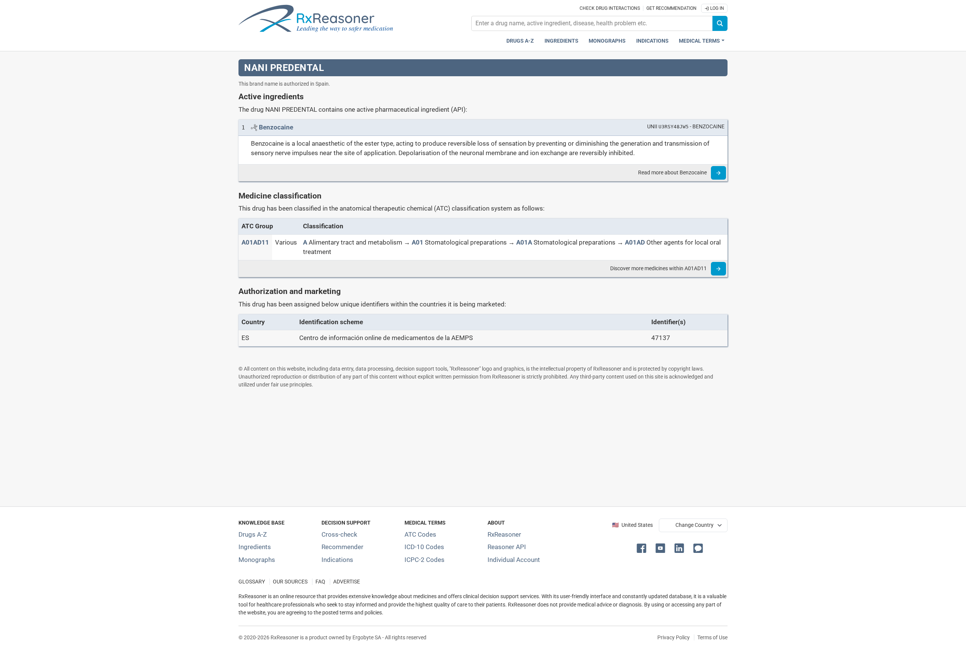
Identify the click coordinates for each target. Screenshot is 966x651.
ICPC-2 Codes (425, 559)
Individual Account (514, 559)
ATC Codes (420, 534)
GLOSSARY (251, 582)
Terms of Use (712, 637)
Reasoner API (507, 547)
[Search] (720, 23)
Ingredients (561, 41)
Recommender (342, 547)
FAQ (320, 582)
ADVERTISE (346, 582)
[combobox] (592, 23)
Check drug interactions (610, 8)
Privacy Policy (673, 637)
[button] (643, 547)
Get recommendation (671, 8)
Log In (716, 8)
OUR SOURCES (290, 582)
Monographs (607, 41)
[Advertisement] (464, 447)
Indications (652, 41)
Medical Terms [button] (699, 41)
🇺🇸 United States (632, 525)
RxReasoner (504, 534)
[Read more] (718, 173)
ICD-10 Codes (424, 547)
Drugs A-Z (520, 41)
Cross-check (339, 534)
